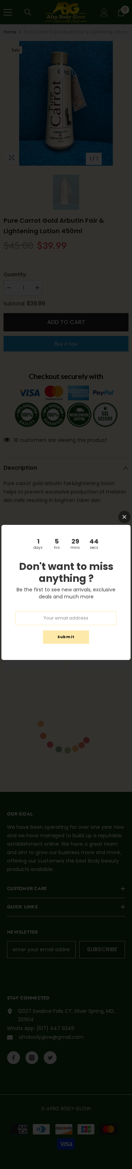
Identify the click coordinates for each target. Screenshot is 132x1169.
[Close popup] (124, 517)
